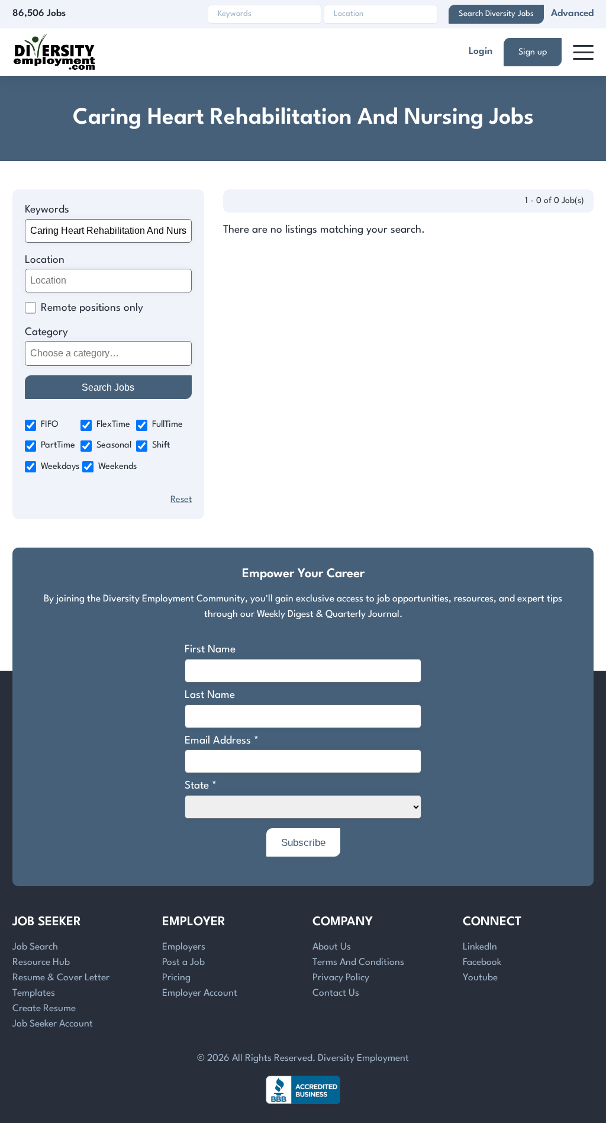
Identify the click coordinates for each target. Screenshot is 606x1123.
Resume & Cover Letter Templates (60, 985)
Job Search (35, 947)
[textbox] (106, 354)
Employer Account (199, 993)
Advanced (572, 13)
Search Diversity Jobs (496, 14)
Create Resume (44, 1008)
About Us (331, 947)
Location (45, 260)
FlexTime (113, 424)
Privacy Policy (340, 978)
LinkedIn (480, 947)
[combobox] (108, 353)
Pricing (176, 978)
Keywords (47, 210)
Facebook (482, 962)
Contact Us (335, 993)
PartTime (58, 445)
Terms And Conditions (358, 962)
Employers (183, 947)
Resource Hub (41, 962)
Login (480, 51)
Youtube (480, 978)
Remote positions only (92, 308)
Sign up (532, 52)
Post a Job (183, 962)
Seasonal (113, 445)
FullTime (167, 424)
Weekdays (60, 466)
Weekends (117, 466)
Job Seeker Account (52, 1024)
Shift (161, 445)
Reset (181, 499)
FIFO (50, 424)
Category (46, 332)
